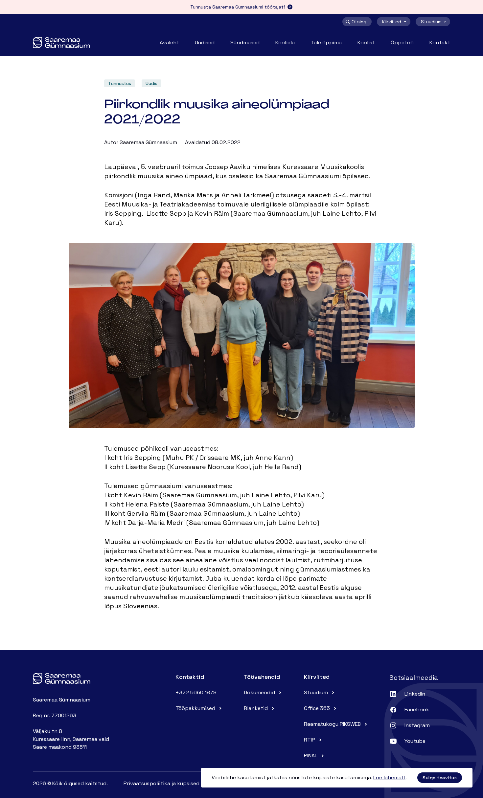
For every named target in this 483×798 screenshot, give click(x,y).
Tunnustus (119, 83)
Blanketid (256, 708)
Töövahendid (262, 676)
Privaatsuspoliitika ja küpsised (161, 783)
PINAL (310, 755)
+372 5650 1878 (196, 692)
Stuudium (431, 22)
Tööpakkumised (195, 708)
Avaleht (169, 42)
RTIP (309, 739)
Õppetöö (402, 42)
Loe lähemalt (389, 777)
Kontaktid (189, 676)
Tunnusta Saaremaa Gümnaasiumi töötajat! (237, 7)
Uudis (151, 83)
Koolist (366, 42)
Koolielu (285, 42)
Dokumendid (259, 692)
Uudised (205, 42)
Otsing (359, 22)
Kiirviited (391, 22)
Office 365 (317, 708)
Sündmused (245, 42)
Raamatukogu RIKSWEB (332, 724)
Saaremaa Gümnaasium (148, 142)
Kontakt (439, 42)
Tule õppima (326, 42)
